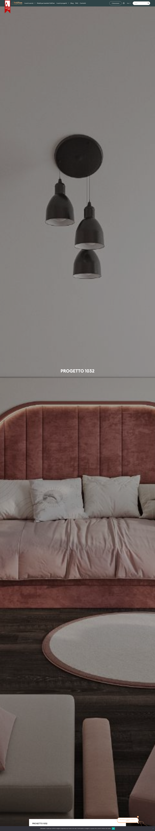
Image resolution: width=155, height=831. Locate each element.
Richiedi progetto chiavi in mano (128, 820)
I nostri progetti (61, 3)
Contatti (83, 3)
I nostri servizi (28, 3)
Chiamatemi (115, 3)
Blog (72, 3)
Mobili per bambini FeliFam (46, 3)
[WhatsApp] (124, 3)
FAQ (76, 3)
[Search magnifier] (148, 3)
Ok (113, 828)
